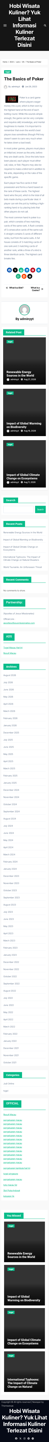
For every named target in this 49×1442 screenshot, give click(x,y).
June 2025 (8, 747)
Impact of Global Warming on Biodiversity (24, 425)
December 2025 (11, 732)
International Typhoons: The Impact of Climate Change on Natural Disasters (23, 1385)
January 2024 (10, 868)
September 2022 (11, 983)
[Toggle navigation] (5, 25)
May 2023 (8, 926)
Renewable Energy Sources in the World (20, 373)
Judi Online (8, 1083)
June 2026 (8, 689)
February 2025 (10, 775)
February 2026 (10, 718)
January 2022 (10, 1041)
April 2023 (8, 933)
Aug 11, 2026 (30, 482)
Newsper (36, 1402)
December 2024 (11, 790)
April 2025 (8, 761)
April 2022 (8, 1019)
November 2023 (11, 883)
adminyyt (16, 86)
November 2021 (11, 1055)
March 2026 (9, 711)
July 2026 (8, 682)
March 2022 (9, 1026)
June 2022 (8, 1005)
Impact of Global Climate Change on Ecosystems (23, 476)
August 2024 (9, 818)
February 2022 (10, 1033)
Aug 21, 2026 (30, 379)
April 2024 (8, 847)
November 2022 (11, 969)
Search (11, 500)
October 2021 (9, 1062)
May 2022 (8, 1012)
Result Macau (9, 653)
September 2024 (11, 811)
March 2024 (9, 854)
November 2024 (11, 797)
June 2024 (8, 833)
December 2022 (11, 962)
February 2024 (10, 861)
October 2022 (10, 976)
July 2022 (8, 998)
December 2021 (11, 1048)
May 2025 (8, 754)
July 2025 (8, 739)
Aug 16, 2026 (30, 430)
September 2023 (11, 897)
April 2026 (8, 704)
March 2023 (9, 940)
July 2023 (8, 912)
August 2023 (9, 904)
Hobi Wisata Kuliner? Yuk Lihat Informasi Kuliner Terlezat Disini (24, 25)
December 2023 (11, 876)
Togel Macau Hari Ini (12, 647)
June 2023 (8, 919)
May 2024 (8, 840)
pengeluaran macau (12, 1120)
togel (7, 72)
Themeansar (7, 1405)
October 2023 (10, 890)
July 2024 (8, 825)
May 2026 (8, 696)
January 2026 (10, 725)
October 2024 (10, 804)
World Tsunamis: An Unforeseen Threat (22, 567)
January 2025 (10, 782)
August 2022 (9, 990)
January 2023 (10, 955)
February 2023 (10, 947)
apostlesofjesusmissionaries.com (19, 623)
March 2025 (9, 768)
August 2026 (9, 675)
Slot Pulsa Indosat (11, 1190)
